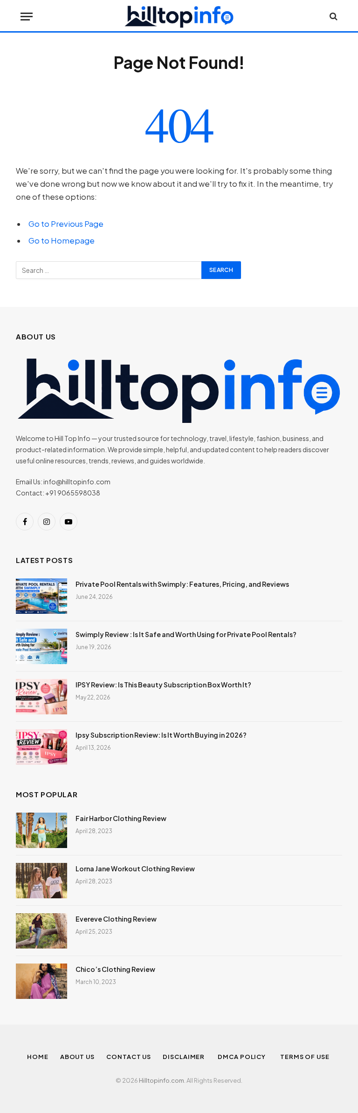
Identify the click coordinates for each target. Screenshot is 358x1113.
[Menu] (27, 16)
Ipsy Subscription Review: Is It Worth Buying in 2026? (161, 735)
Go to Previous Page (65, 224)
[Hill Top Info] (179, 16)
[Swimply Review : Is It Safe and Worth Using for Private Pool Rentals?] (41, 646)
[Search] (332, 16)
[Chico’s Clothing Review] (41, 981)
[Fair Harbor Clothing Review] (41, 830)
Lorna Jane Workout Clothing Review (135, 868)
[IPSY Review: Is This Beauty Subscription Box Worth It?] (41, 696)
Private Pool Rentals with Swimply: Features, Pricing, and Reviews (182, 584)
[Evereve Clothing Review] (41, 931)
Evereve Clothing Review (116, 919)
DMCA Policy (243, 1056)
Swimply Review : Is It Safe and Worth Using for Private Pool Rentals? (186, 634)
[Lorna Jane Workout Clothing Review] (41, 880)
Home (37, 1056)
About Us (77, 1056)
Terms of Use (305, 1056)
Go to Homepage (61, 240)
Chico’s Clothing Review (115, 969)
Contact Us (128, 1056)
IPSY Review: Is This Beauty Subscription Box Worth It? (163, 684)
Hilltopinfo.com (161, 1080)
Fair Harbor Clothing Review (121, 818)
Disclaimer (184, 1056)
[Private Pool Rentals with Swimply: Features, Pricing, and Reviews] (41, 596)
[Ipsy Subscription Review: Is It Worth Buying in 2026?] (41, 747)
